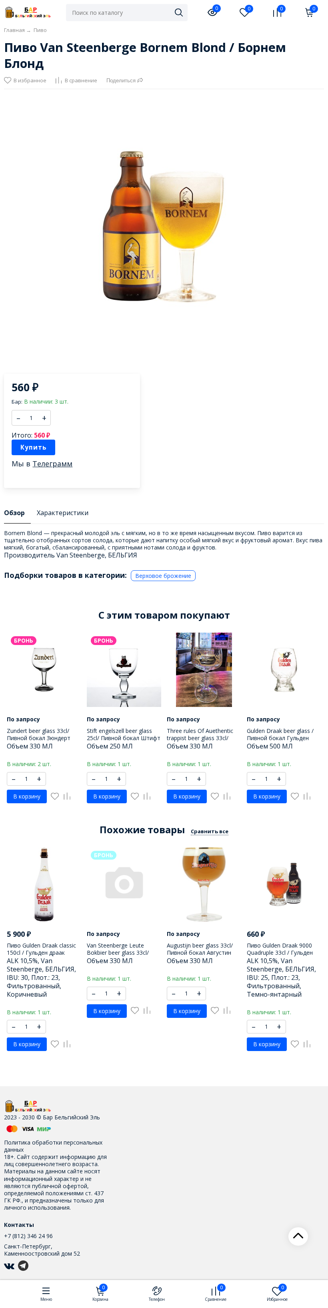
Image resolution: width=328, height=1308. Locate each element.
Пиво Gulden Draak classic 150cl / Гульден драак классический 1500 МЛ (41, 953)
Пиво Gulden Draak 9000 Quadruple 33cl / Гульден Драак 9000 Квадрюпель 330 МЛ (280, 956)
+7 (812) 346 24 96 (28, 1236)
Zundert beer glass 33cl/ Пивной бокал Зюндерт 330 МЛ (38, 738)
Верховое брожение (163, 575)
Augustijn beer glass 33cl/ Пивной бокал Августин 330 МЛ (200, 953)
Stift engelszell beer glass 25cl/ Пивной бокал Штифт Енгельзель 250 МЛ (123, 738)
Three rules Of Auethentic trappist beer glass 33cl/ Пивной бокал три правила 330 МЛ (203, 742)
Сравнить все (209, 831)
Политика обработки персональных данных (53, 1146)
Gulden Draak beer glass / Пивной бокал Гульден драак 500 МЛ (280, 738)
